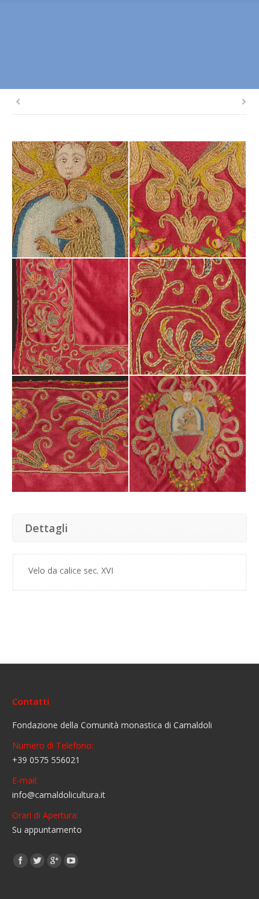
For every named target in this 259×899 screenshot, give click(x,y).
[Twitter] (37, 860)
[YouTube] (71, 860)
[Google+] (54, 860)
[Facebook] (20, 860)
